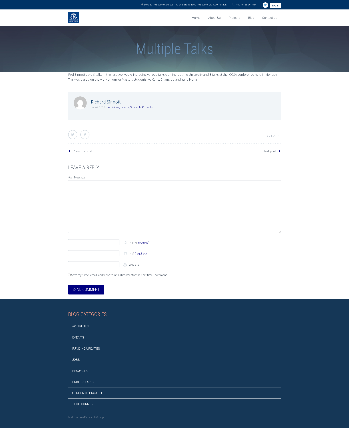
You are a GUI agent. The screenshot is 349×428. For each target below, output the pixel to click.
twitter (265, 5)
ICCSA (232, 74)
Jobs (76, 359)
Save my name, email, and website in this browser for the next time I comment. (119, 275)
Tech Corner (82, 404)
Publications (83, 382)
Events (125, 107)
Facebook (84, 134)
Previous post (82, 151)
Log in (275, 5)
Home (196, 17)
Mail (138, 253)
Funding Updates (86, 348)
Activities (113, 107)
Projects (234, 17)
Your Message (76, 177)
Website (133, 264)
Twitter (72, 134)
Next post (269, 151)
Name (139, 242)
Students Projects (141, 107)
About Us (214, 17)
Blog (251, 17)
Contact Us (269, 17)
